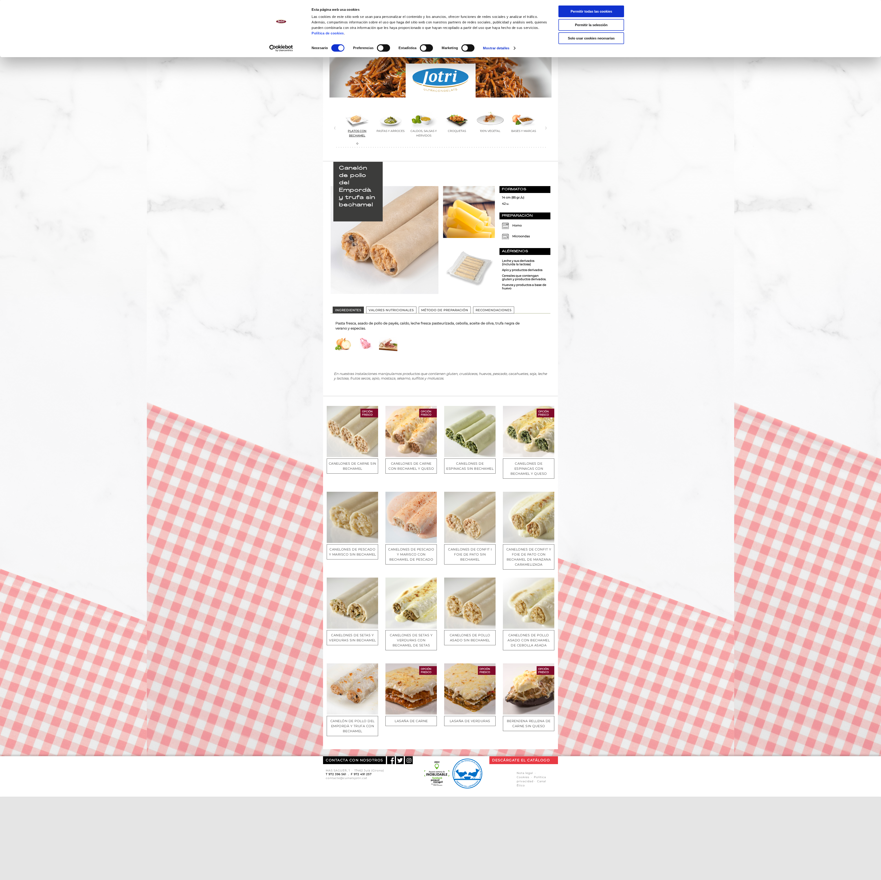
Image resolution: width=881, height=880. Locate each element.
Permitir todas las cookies (591, 11)
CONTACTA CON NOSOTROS (354, 760)
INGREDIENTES (348, 310)
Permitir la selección (591, 25)
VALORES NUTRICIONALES (391, 310)
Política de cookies (328, 33)
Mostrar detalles (496, 48)
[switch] (383, 48)
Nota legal (525, 773)
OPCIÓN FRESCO (367, 413)
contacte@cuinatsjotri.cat (346, 778)
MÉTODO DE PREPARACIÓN (444, 310)
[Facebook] (391, 760)
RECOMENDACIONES (494, 310)
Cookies (523, 777)
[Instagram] (409, 760)
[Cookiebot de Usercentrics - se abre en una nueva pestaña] (281, 48)
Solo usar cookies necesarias (591, 38)
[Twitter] (400, 760)
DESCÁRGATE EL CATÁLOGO (521, 760)
